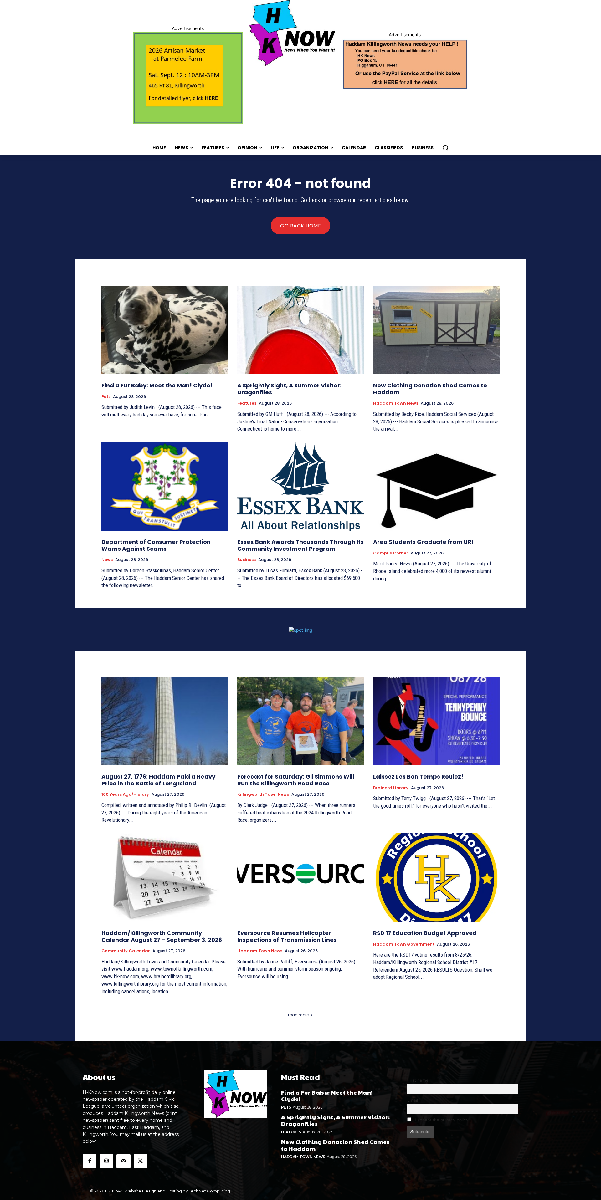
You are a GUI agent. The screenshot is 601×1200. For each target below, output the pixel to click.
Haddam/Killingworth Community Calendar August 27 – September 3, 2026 (161, 936)
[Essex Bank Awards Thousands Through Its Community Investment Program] (300, 486)
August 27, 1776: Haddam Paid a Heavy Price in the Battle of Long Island (158, 780)
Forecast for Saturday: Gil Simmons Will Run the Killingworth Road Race (295, 780)
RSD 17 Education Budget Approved (425, 933)
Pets (105, 396)
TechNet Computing (209, 1190)
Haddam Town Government (403, 944)
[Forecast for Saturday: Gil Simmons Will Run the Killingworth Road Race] (300, 721)
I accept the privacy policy (441, 1119)
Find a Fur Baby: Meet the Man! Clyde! (157, 385)
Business (246, 559)
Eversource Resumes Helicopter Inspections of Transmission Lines (287, 936)
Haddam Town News (395, 403)
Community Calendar (125, 950)
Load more (298, 1015)
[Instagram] (106, 1161)
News (107, 559)
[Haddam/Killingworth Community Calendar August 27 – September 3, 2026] (164, 877)
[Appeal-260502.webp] (405, 63)
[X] (140, 1161)
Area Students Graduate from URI (423, 542)
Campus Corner (390, 553)
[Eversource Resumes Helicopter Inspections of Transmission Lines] (300, 877)
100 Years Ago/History (125, 794)
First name (418, 1080)
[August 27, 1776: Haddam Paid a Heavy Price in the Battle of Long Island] (164, 721)
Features (246, 403)
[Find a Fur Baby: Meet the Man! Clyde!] (164, 330)
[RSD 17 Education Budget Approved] (436, 877)
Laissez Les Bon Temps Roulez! (418, 776)
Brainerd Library (390, 787)
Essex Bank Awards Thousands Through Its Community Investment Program (300, 545)
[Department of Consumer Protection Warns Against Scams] (164, 486)
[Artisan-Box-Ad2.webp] (188, 78)
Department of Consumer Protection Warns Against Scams (156, 545)
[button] (445, 147)
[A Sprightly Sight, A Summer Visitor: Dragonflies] (300, 330)
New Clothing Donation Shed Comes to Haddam (430, 388)
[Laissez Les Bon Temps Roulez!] (436, 721)
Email (412, 1100)
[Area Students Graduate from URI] (436, 486)
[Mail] (123, 1161)
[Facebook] (89, 1161)
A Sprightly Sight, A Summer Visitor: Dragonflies (289, 388)
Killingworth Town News (263, 794)
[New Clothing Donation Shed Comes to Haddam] (436, 330)
